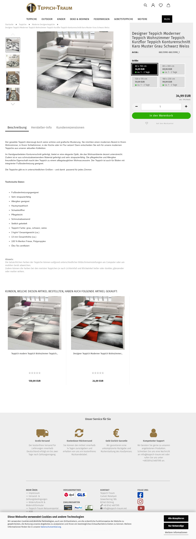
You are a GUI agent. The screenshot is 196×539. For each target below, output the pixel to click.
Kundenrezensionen (70, 127)
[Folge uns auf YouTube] (141, 510)
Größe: (135, 60)
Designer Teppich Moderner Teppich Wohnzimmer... (98, 353)
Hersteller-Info (41, 127)
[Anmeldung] (153, 5)
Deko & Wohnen (79, 19)
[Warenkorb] (168, 5)
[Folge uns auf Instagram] (140, 503)
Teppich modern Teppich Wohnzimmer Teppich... (34, 353)
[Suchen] (145, 5)
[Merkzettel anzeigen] (161, 5)
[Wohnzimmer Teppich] (75, 69)
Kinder (61, 19)
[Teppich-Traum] (61, 7)
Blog (167, 19)
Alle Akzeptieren (176, 518)
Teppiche (31, 19)
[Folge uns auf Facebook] (142, 496)
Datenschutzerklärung (51, 527)
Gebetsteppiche (123, 19)
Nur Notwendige (176, 526)
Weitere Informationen (176, 532)
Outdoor (47, 19)
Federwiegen (101, 19)
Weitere (142, 19)
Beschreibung (17, 127)
